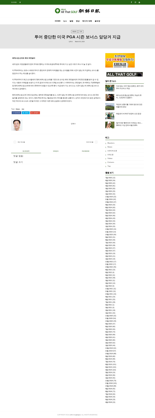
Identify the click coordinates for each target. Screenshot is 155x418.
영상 (78, 21)
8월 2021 (108, 299)
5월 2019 (108, 367)
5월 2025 (108, 183)
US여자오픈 (112, 151)
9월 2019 (108, 356)
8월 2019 (108, 359)
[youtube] (139, 2)
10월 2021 (109, 294)
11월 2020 (109, 318)
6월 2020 (108, 332)
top (80, 31)
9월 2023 (108, 237)
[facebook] (131, 2)
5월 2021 (108, 305)
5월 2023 (108, 248)
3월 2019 (108, 372)
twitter (26, 113)
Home (58, 21)
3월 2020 (108, 340)
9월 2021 (108, 297)
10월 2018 (109, 386)
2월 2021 (108, 310)
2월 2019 (108, 375)
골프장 (97, 21)
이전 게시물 (89, 142)
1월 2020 (108, 345)
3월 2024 (108, 221)
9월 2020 (108, 324)
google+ (36, 113)
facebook (17, 113)
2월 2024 (108, 224)
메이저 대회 (87, 21)
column (111, 162)
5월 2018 (108, 399)
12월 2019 (109, 348)
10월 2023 (109, 234)
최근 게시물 (21, 142)
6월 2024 (108, 213)
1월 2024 (108, 226)
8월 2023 (108, 240)
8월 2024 (108, 207)
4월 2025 (108, 186)
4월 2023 (108, 251)
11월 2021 (109, 291)
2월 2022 (108, 283)
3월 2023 (108, 253)
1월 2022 (108, 286)
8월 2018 (108, 391)
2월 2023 (108, 256)
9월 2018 (108, 389)
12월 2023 (109, 229)
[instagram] (135, 2)
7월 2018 (108, 394)
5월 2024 (108, 215)
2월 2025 (108, 191)
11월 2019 (109, 351)
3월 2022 (108, 280)
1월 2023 (108, 259)
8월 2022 (108, 270)
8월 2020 (108, 326)
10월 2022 (109, 267)
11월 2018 (109, 383)
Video (110, 158)
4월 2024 (108, 218)
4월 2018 (108, 402)
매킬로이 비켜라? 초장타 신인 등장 (128, 114)
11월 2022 (109, 264)
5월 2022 (108, 275)
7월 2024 (108, 210)
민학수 (71, 41)
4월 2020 (108, 337)
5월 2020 (108, 334)
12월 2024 (109, 197)
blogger (26, 151)
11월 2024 (109, 199)
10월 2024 (109, 202)
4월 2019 (108, 370)
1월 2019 (108, 378)
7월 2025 (108, 178)
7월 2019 (108, 362)
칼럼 (71, 21)
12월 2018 (109, 381)
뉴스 (65, 21)
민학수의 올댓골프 (75, 415)
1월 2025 (108, 194)
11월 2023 (109, 232)
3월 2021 (108, 307)
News (74, 31)
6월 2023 (108, 245)
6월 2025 (108, 180)
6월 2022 (108, 272)
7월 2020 (108, 329)
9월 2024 (108, 205)
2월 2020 (108, 343)
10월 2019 (109, 353)
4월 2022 (108, 278)
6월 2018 (108, 397)
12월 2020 (109, 316)
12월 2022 (109, 261)
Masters (111, 143)
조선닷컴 (14, 2)
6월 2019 (108, 364)
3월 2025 (108, 188)
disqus (55, 151)
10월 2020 (109, 321)
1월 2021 (108, 313)
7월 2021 (108, 302)
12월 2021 (109, 289)
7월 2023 (108, 243)
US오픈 (111, 155)
